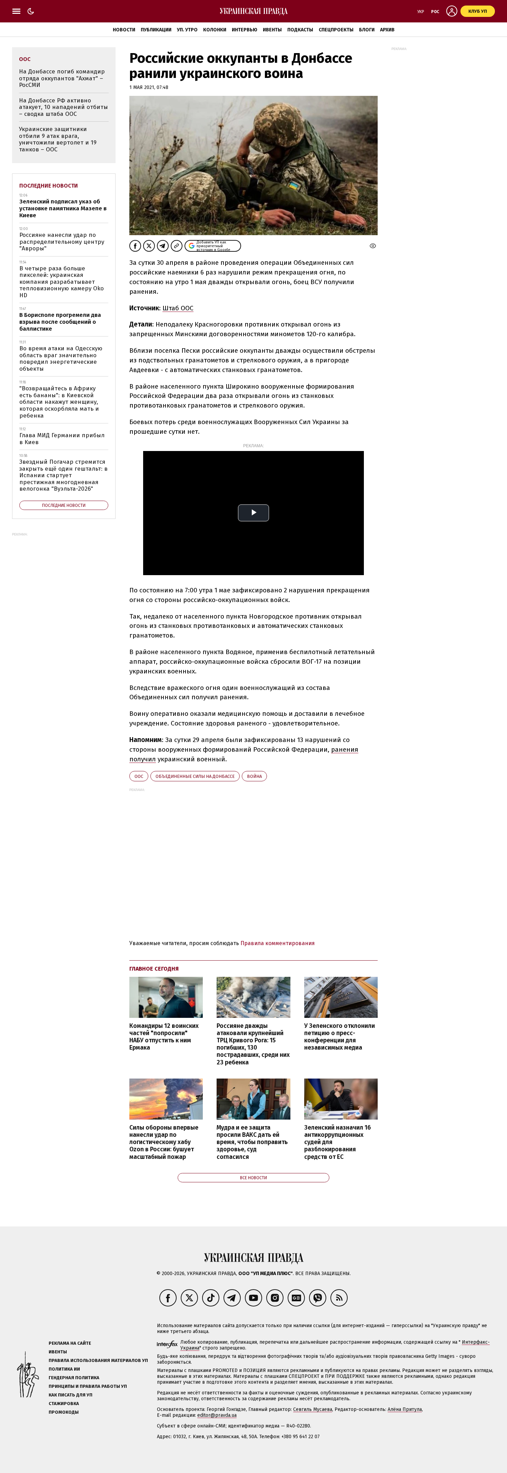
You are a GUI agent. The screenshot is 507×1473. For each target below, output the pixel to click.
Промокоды (64, 1412)
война (254, 776)
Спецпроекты (336, 30)
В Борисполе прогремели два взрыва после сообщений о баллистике (60, 321)
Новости (124, 30)
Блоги (367, 30)
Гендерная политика (74, 1377)
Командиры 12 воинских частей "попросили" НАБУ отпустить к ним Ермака (164, 1036)
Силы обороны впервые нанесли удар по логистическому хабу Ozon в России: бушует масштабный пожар (163, 1142)
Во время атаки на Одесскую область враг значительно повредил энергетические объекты (60, 358)
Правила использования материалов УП (98, 1360)
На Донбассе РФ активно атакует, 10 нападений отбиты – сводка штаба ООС (63, 107)
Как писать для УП (70, 1394)
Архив (387, 30)
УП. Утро (187, 30)
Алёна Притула (405, 1409)
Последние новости (48, 185)
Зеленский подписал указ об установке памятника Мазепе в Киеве (63, 208)
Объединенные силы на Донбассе (195, 776)
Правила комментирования (277, 943)
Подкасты (300, 30)
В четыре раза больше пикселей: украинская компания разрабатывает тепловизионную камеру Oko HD (61, 282)
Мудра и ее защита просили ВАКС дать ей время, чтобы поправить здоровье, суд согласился (252, 1142)
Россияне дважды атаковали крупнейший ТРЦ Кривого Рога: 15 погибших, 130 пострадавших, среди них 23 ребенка (253, 1044)
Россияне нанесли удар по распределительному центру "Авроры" (61, 241)
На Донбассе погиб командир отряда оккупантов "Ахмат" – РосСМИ (62, 78)
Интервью (244, 30)
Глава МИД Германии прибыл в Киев (62, 439)
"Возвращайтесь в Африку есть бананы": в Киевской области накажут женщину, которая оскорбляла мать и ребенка (59, 402)
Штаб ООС (177, 308)
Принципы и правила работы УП (88, 1386)
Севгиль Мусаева (312, 1409)
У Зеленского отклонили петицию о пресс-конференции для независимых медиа (339, 1036)
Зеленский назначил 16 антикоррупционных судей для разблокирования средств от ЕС (337, 1142)
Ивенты (272, 30)
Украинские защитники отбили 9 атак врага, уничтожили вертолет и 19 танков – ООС (58, 139)
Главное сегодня (154, 968)
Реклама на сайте (70, 1343)
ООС (139, 776)
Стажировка (64, 1403)
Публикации (156, 30)
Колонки (214, 30)
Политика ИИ (64, 1369)
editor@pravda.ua (217, 1415)
